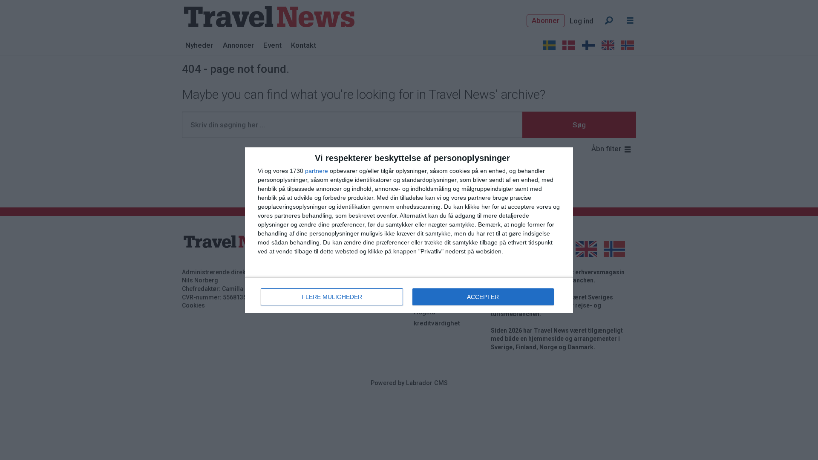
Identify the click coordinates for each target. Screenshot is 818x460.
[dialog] (409, 230)
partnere (316, 171)
